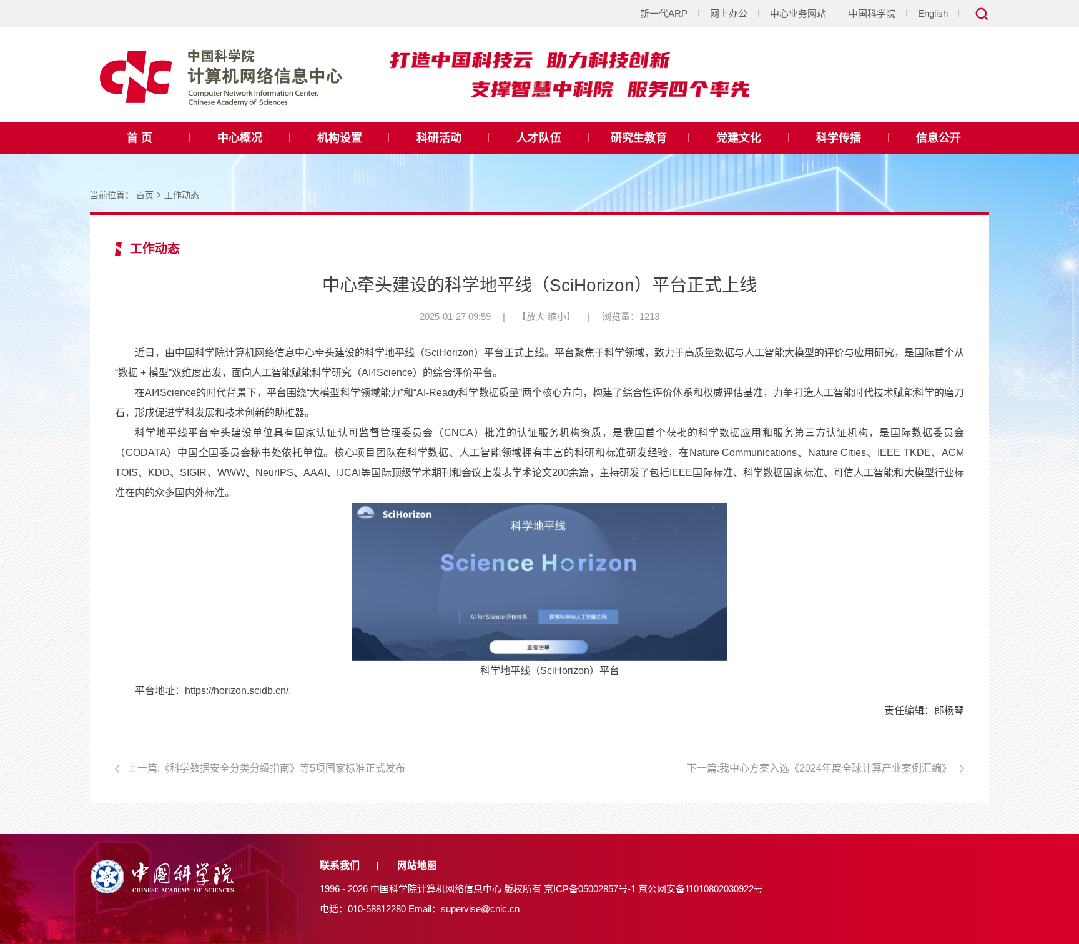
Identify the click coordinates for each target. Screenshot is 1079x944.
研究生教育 (639, 138)
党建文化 (738, 138)
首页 (145, 195)
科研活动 (438, 138)
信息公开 (938, 138)
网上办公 (728, 13)
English (933, 13)
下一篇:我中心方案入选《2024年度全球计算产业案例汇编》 (819, 768)
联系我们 (340, 865)
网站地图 (417, 865)
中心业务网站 (798, 13)
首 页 (139, 138)
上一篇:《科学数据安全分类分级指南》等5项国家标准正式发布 (266, 768)
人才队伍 (538, 138)
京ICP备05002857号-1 (590, 888)
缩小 (557, 316)
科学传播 (838, 138)
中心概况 (239, 138)
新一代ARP (663, 13)
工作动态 (181, 195)
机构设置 (339, 138)
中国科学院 (872, 13)
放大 (535, 316)
